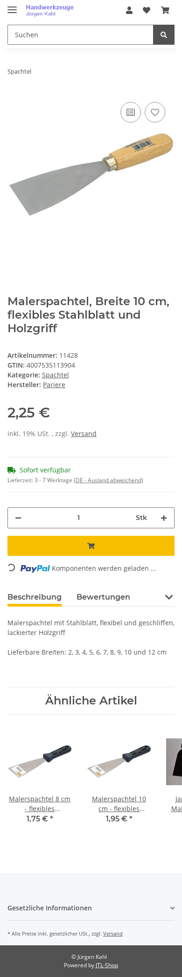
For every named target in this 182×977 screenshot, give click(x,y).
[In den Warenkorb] (91, 546)
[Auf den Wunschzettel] (155, 112)
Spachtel (55, 374)
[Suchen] (164, 35)
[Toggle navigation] (12, 6)
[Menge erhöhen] (164, 518)
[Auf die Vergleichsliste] (130, 112)
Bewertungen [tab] (103, 597)
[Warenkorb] (165, 10)
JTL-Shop (107, 965)
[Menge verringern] (18, 518)
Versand (84, 433)
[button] (129, 10)
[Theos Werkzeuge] (51, 10)
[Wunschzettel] (146, 10)
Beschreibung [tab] (34, 597)
